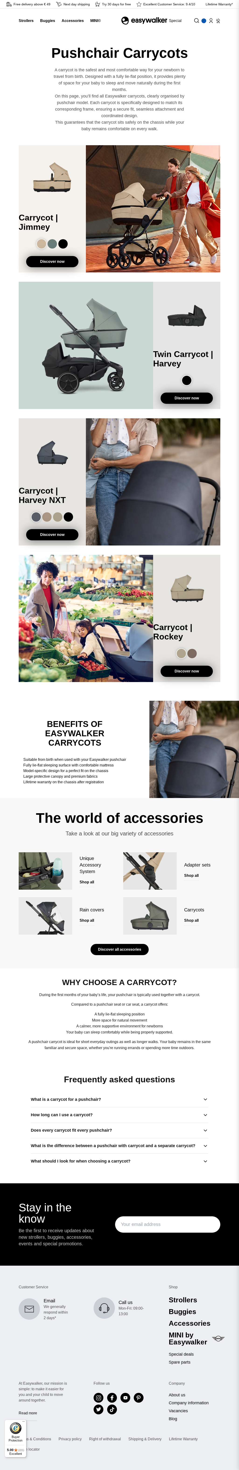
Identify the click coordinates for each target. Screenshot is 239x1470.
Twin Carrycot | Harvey (183, 359)
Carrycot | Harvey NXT (42, 495)
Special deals (181, 1354)
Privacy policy (70, 1439)
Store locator (29, 1449)
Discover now (52, 262)
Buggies (182, 1311)
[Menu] (23, 1422)
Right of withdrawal (105, 1439)
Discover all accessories (119, 949)
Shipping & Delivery (145, 1439)
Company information (189, 1403)
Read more (28, 1413)
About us (177, 1395)
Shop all (87, 882)
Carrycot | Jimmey (38, 222)
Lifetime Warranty (183, 1439)
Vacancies (178, 1411)
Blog (173, 1419)
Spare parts (179, 1362)
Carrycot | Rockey (172, 632)
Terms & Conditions (35, 1439)
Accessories (190, 1323)
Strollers (183, 1300)
